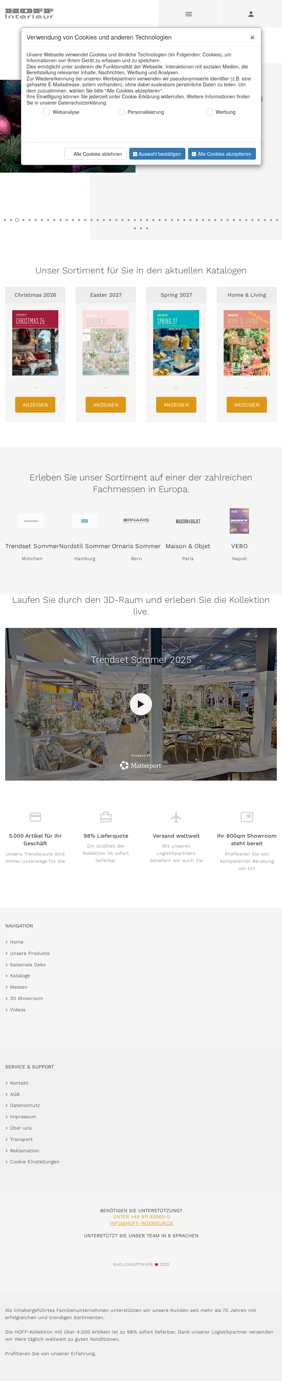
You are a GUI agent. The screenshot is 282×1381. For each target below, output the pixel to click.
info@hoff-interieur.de (142, 1223)
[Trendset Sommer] (31, 521)
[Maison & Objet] (188, 521)
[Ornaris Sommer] (136, 521)
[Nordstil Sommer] (84, 521)
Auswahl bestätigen (160, 153)
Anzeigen (35, 404)
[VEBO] (239, 521)
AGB (15, 1094)
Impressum (23, 1116)
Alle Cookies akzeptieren (224, 153)
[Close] (250, 34)
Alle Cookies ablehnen (98, 153)
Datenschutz (25, 1105)
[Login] (251, 14)
